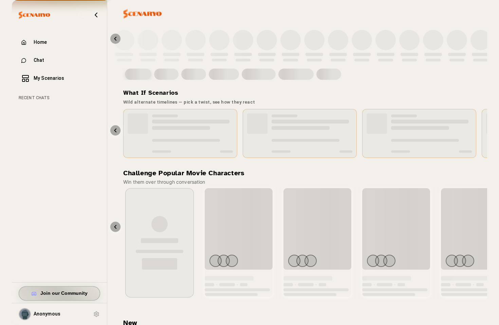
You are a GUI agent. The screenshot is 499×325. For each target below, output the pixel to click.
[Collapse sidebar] (96, 15)
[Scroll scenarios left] (115, 130)
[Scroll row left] (115, 227)
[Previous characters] (115, 39)
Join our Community (64, 293)
